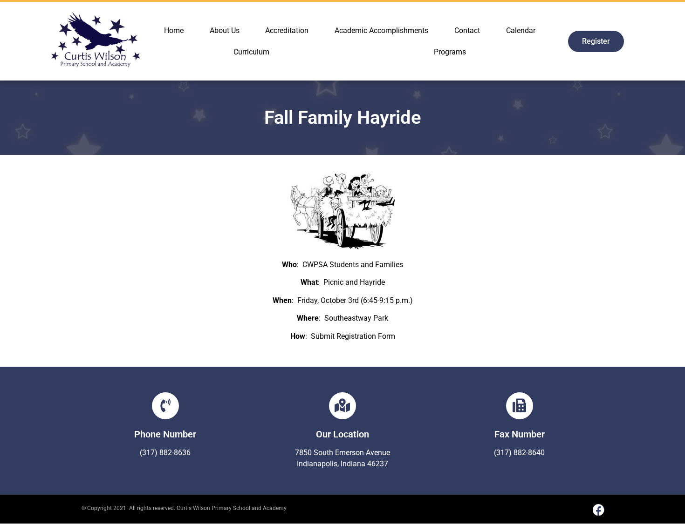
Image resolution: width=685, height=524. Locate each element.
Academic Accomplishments (381, 30)
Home (174, 30)
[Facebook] (598, 510)
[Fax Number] (519, 405)
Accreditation (286, 30)
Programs (450, 51)
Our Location (342, 434)
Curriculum (251, 51)
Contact (467, 30)
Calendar (520, 30)
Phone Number (165, 434)
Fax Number (519, 434)
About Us (225, 30)
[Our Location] (342, 405)
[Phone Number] (165, 405)
